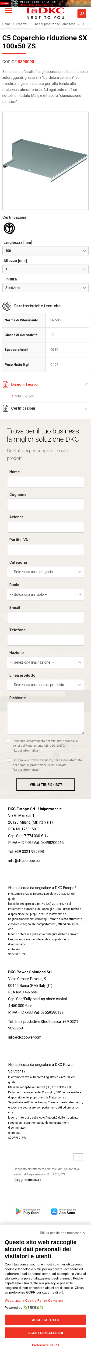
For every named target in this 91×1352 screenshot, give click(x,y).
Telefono (17, 630)
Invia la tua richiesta (45, 784)
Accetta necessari (45, 1333)
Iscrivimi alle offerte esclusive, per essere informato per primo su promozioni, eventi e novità (47, 764)
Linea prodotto (22, 675)
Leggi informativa (26, 750)
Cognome (18, 494)
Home (6, 24)
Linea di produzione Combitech (54, 24)
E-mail (14, 607)
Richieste (17, 698)
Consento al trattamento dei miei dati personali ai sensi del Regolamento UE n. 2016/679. (45, 745)
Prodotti (21, 24)
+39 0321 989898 (29, 851)
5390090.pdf (24, 396)
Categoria (18, 562)
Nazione (16, 653)
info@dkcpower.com (24, 1037)
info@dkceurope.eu (24, 860)
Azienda (16, 517)
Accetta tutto (45, 1320)
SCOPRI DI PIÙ (17, 954)
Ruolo (14, 585)
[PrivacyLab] (32, 1307)
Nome (14, 472)
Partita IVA (18, 540)
